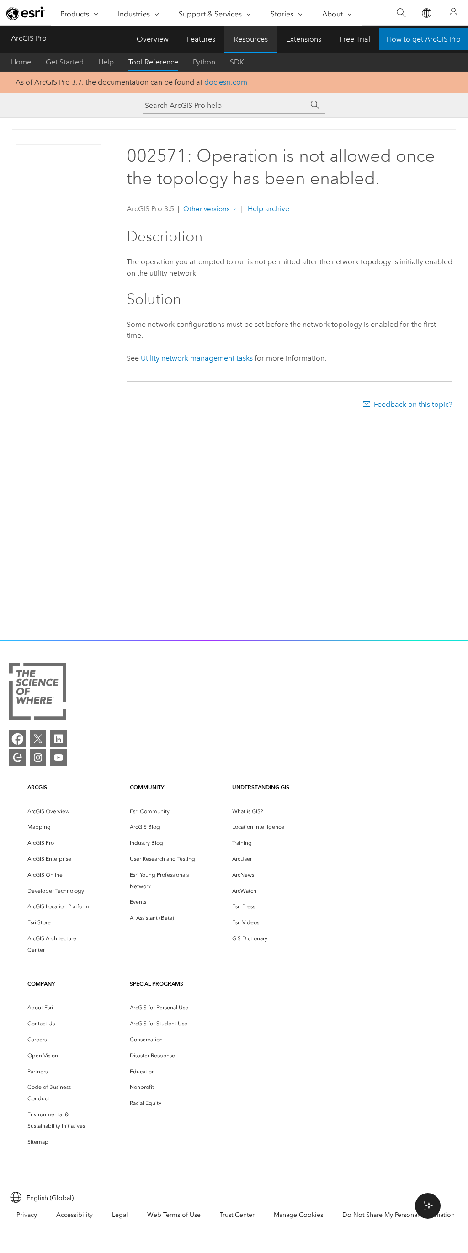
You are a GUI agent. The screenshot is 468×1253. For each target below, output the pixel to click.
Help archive (267, 208)
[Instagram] (38, 757)
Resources (251, 39)
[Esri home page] (25, 13)
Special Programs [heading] (156, 983)
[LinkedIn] (58, 738)
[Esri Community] (17, 757)
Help (106, 62)
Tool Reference (153, 62)
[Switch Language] (426, 13)
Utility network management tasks (197, 358)
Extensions (303, 39)
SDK (237, 62)
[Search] (401, 13)
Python (204, 62)
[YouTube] (58, 757)
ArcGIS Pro (29, 38)
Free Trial (355, 39)
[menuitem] (60, 812)
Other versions (206, 209)
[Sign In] (453, 13)
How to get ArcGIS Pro (424, 39)
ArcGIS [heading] (37, 787)
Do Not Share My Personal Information (398, 1215)
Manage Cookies (298, 1215)
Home (21, 62)
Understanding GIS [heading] (260, 787)
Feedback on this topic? (413, 404)
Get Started (65, 62)
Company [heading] (41, 983)
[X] (38, 738)
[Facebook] (17, 738)
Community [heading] (147, 787)
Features (201, 39)
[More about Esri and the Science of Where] (37, 693)
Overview (153, 39)
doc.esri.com (225, 82)
